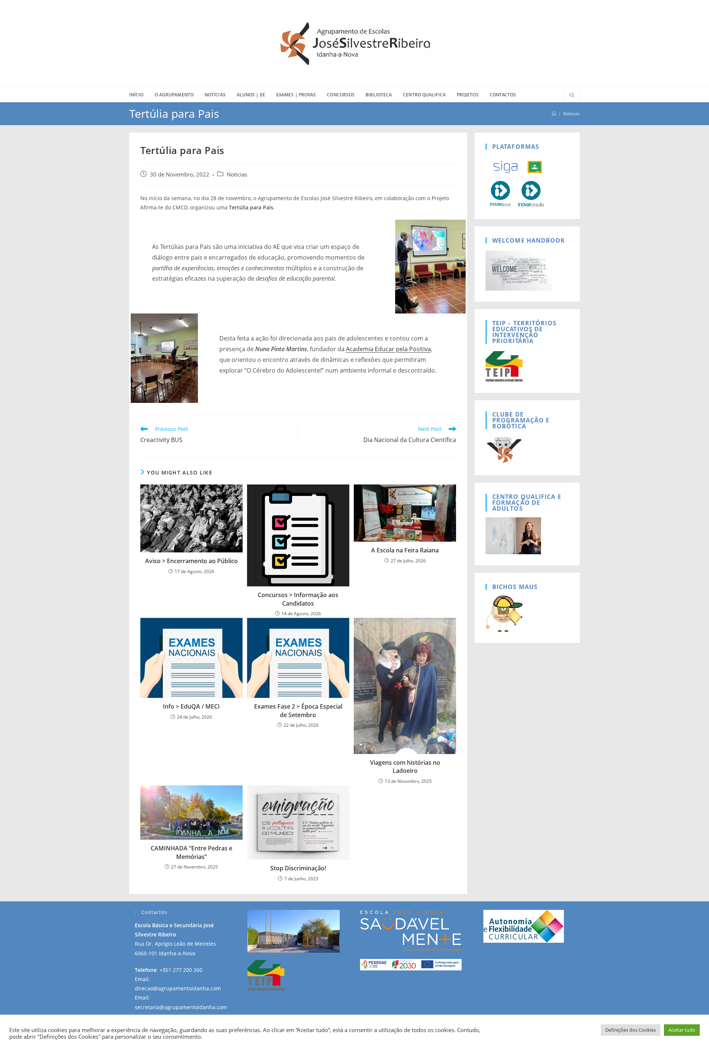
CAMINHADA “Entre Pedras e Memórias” (191, 852)
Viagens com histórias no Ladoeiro (405, 766)
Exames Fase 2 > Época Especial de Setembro (298, 710)
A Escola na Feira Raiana (405, 550)
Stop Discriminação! (298, 868)
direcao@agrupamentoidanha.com (178, 988)
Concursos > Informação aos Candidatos (298, 599)
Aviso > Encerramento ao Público (191, 561)
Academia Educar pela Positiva (388, 349)
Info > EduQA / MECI (191, 706)
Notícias (571, 113)
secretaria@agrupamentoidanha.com (181, 1007)
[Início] (554, 113)
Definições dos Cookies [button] (630, 1030)
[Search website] (572, 96)
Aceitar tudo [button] (681, 1030)
